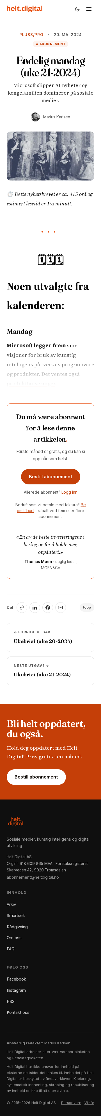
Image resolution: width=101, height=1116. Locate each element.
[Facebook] (47, 607)
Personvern (71, 1102)
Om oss (14, 937)
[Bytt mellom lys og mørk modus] (77, 9)
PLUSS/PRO (31, 34)
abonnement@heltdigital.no (33, 877)
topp (87, 607)
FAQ (11, 948)
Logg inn (69, 492)
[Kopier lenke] (22, 607)
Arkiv (11, 904)
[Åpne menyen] (89, 9)
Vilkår (89, 1102)
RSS (11, 1001)
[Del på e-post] (60, 607)
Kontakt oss (18, 1012)
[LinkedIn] (34, 607)
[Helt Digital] (24, 9)
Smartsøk (16, 915)
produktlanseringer (31, 383)
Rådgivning (17, 926)
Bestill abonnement (50, 476)
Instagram (16, 990)
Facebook (16, 979)
